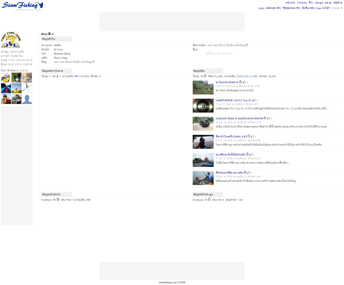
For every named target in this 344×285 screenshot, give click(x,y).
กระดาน (302, 2)
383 (88, 199)
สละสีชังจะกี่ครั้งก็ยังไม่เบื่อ (230, 154)
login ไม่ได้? (323, 8)
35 (205, 199)
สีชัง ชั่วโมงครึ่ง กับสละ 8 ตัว (231, 136)
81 (54, 199)
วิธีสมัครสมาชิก (291, 8)
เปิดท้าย (337, 2)
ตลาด (328, 2)
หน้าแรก (290, 2)
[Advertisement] (172, 21)
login (261, 8)
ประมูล (319, 2)
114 (239, 76)
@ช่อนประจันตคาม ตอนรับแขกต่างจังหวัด (239, 118)
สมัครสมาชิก (273, 8)
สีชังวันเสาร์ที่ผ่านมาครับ (229, 172)
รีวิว (311, 2)
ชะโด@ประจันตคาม (227, 82)
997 (77, 76)
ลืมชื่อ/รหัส (308, 8)
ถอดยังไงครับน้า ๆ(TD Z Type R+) (234, 100)
